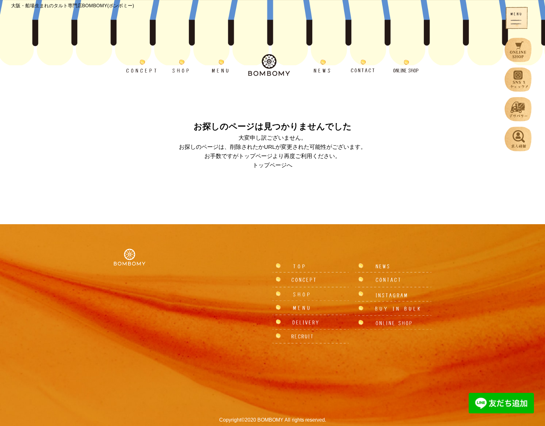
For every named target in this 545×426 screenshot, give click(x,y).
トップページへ (272, 165)
